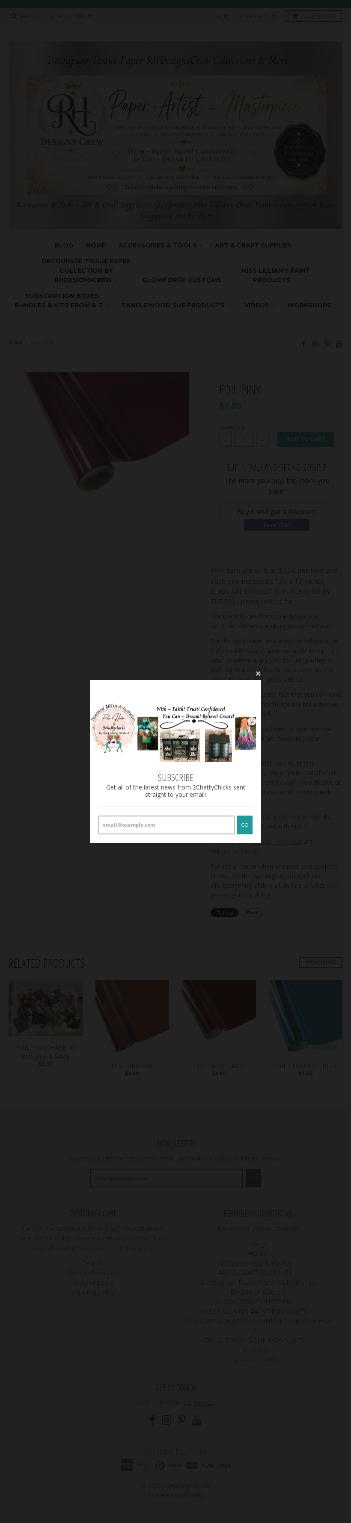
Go (244, 825)
